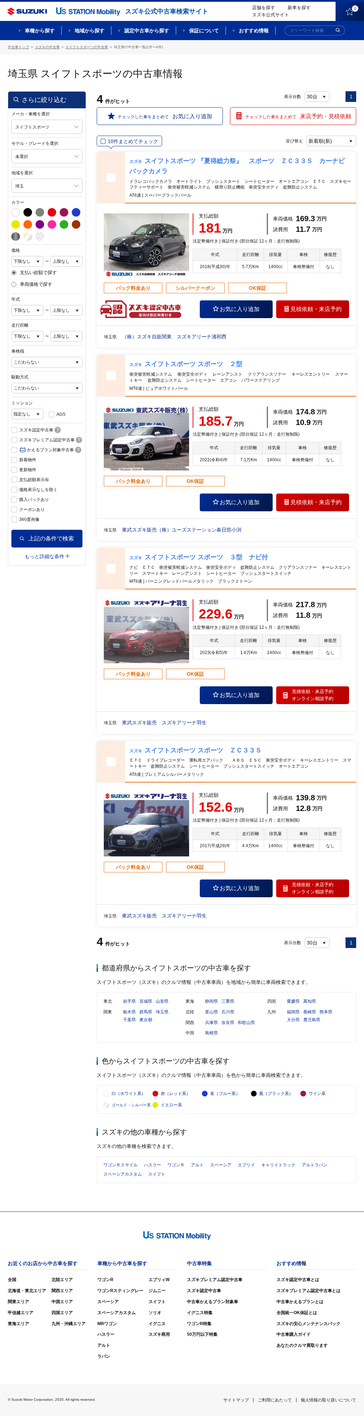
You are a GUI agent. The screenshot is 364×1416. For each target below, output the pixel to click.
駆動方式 (19, 377)
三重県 (227, 1001)
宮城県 (145, 1001)
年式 (15, 299)
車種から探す (40, 30)
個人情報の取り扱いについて (328, 1400)
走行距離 (19, 325)
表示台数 (292, 96)
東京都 (145, 1019)
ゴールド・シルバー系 (131, 1105)
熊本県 (326, 1011)
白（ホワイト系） (129, 1093)
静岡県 (211, 1001)
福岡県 (293, 1011)
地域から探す (90, 30)
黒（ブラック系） (276, 1093)
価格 (15, 250)
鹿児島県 (311, 1019)
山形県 (162, 1001)
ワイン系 (317, 1093)
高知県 (309, 1001)
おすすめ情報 (254, 30)
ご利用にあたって (275, 1400)
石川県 (227, 1011)
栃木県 (129, 1011)
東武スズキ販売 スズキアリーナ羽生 (164, 722)
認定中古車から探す (146, 30)
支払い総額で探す (38, 272)
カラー (17, 202)
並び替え (294, 140)
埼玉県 (162, 1011)
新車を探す (299, 7)
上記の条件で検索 (51, 538)
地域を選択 (22, 173)
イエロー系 (171, 1104)
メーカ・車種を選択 (30, 114)
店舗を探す (263, 7)
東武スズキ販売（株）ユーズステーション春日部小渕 (181, 530)
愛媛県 (293, 1001)
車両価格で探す (36, 284)
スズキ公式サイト (270, 14)
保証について (204, 30)
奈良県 (227, 1022)
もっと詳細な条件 (44, 556)
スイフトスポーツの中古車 (86, 47)
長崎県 (309, 1011)
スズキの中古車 (47, 47)
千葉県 (129, 1019)
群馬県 (145, 1011)
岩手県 (129, 1001)
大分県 (293, 1019)
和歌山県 (246, 1022)
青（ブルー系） (225, 1093)
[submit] (338, 31)
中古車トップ (18, 47)
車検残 (17, 351)
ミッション (22, 403)
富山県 (211, 1011)
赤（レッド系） (176, 1093)
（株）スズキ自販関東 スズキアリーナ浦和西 (174, 336)
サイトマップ (236, 1400)
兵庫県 (211, 1022)
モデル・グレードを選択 (34, 143)
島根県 (211, 1032)
